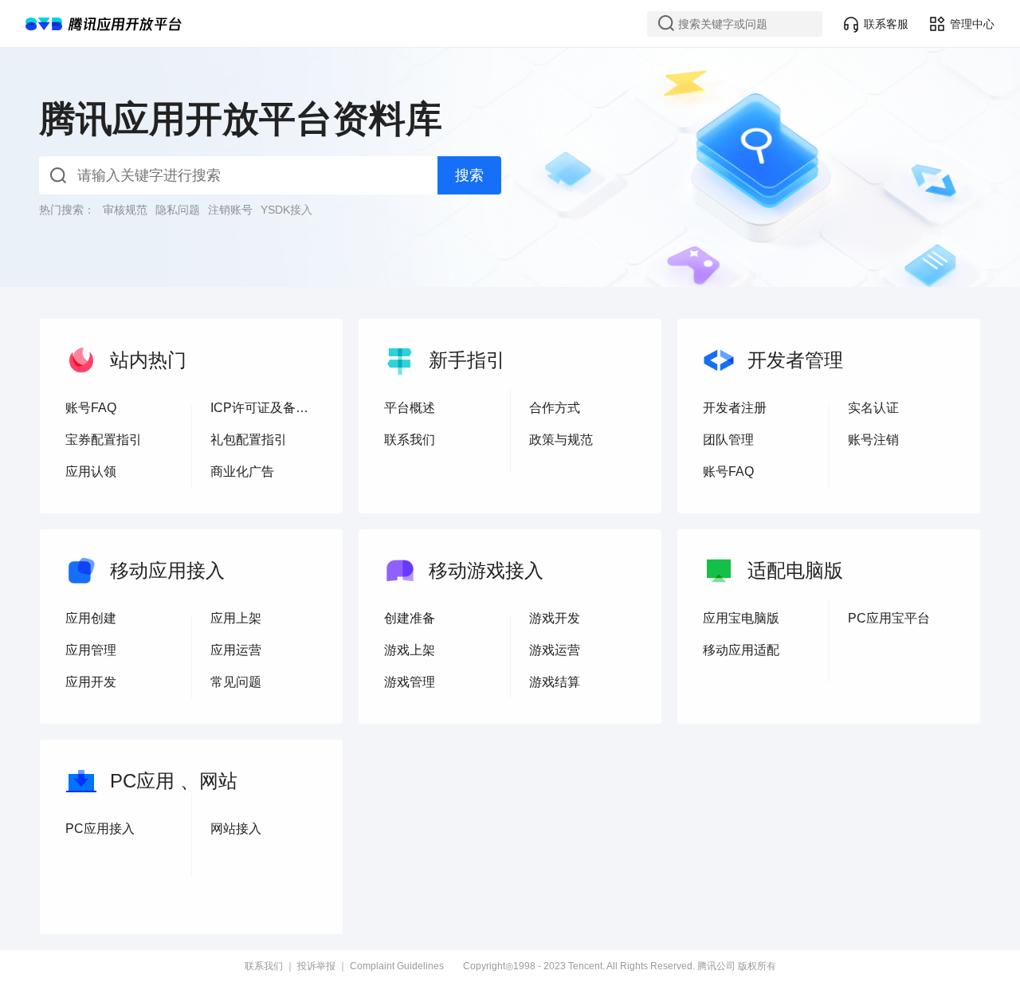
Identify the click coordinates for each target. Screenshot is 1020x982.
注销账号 (230, 209)
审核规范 (125, 209)
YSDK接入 (286, 209)
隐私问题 (177, 209)
